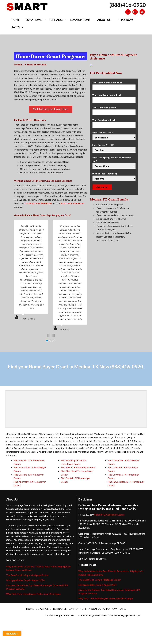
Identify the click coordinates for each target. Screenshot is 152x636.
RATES (15, 27)
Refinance (56, 19)
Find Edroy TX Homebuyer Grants (78, 467)
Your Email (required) (103, 120)
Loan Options (80, 19)
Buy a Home (34, 19)
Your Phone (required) (104, 107)
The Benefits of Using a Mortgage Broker (27, 575)
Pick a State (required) (104, 173)
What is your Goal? (102, 132)
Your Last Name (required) (106, 95)
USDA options (32, 203)
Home (15, 19)
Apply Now (125, 19)
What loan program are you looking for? (111, 159)
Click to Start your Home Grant (50, 109)
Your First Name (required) (107, 82)
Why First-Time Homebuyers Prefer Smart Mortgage (33, 593)
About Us (104, 19)
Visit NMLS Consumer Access (109, 514)
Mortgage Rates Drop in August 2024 (25, 580)
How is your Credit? (103, 145)
